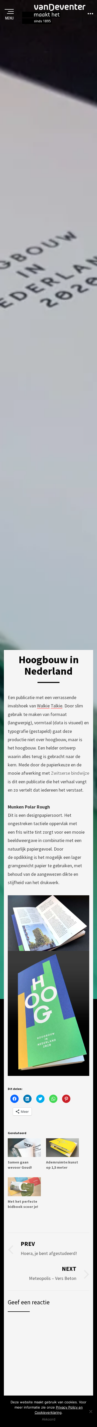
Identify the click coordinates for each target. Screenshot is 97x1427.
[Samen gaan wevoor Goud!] (24, 1147)
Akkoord (48, 1419)
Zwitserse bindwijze (70, 773)
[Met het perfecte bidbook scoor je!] (24, 1186)
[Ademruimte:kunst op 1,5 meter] (62, 1147)
